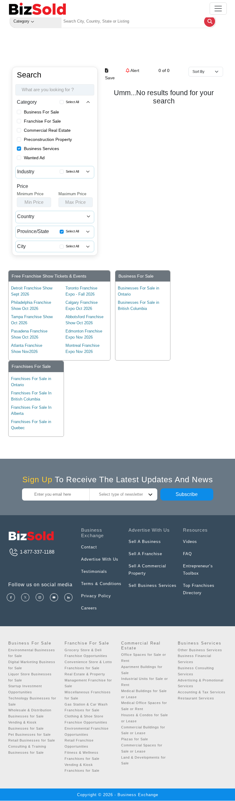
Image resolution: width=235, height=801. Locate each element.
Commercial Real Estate (47, 130)
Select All (72, 102)
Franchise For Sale (42, 121)
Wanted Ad (34, 157)
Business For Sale (41, 112)
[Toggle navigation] (218, 8)
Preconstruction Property (48, 139)
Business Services (41, 148)
